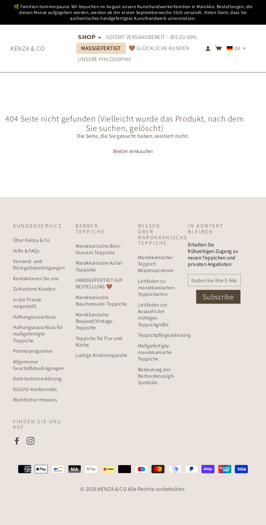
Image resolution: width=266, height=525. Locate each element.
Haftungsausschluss (34, 316)
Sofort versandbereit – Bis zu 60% (151, 37)
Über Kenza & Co (31, 240)
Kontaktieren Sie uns (36, 278)
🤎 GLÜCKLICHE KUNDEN (158, 48)
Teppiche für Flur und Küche (99, 341)
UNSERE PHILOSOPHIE (104, 59)
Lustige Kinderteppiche (101, 355)
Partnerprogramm (33, 351)
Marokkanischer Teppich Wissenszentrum (156, 264)
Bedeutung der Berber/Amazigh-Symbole (156, 376)
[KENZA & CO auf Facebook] (17, 441)
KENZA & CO (27, 48)
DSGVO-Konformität (35, 389)
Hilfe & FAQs (26, 250)
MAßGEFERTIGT (101, 48)
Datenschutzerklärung (37, 378)
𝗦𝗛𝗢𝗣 (87, 37)
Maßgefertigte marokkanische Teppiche (155, 352)
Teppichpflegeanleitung (158, 335)
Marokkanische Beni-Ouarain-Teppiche (99, 249)
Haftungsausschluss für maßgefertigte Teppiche (38, 334)
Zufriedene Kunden (34, 288)
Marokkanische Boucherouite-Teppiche (101, 300)
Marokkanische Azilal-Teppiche (100, 265)
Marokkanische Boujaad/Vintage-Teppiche (95, 321)
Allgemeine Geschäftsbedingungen (38, 364)
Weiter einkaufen (133, 151)
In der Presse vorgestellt (27, 302)
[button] (237, 48)
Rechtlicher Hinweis (35, 399)
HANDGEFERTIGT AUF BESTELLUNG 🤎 (99, 283)
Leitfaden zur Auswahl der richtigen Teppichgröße (153, 314)
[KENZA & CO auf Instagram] (30, 441)
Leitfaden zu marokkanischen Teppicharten (156, 287)
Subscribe (218, 297)
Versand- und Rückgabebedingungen (39, 264)
